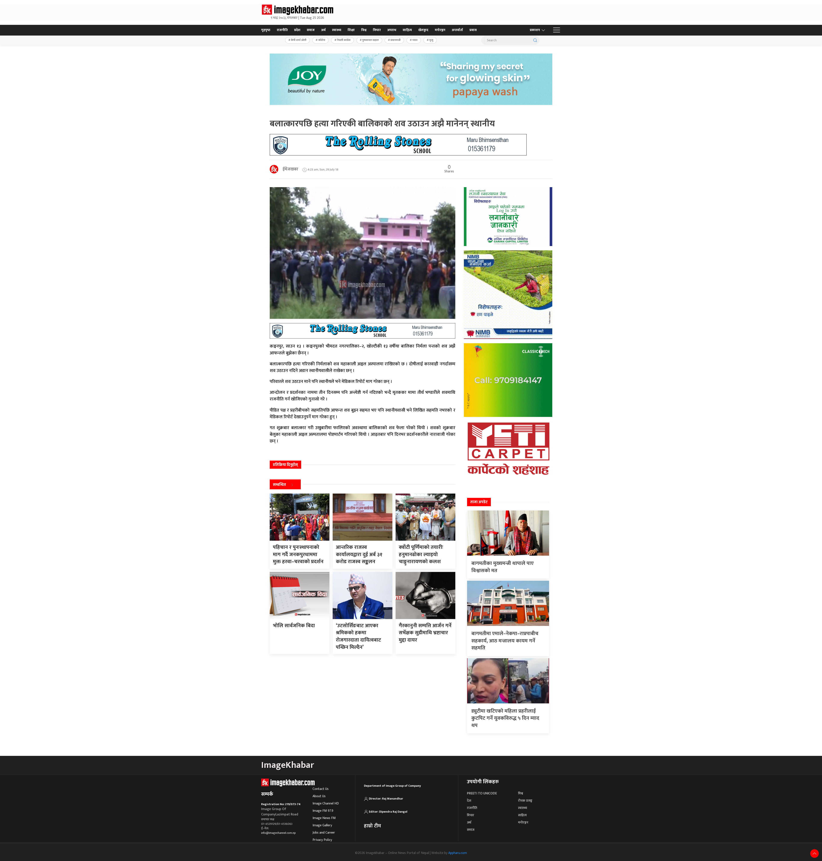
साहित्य (407, 30)
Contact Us (321, 789)
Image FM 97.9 (323, 811)
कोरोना (321, 40)
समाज (311, 30)
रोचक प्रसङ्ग (525, 801)
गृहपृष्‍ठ (265, 30)
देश (469, 801)
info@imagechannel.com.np (278, 832)
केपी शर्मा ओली (298, 40)
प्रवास (473, 30)
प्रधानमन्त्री (395, 40)
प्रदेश (297, 30)
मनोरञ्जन (440, 30)
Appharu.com (457, 853)
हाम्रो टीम (372, 826)
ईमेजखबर (290, 169)
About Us (319, 796)
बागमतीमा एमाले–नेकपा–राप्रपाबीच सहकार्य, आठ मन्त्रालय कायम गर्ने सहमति (504, 640)
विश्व (363, 30)
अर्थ (323, 30)
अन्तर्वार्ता (457, 30)
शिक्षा (351, 30)
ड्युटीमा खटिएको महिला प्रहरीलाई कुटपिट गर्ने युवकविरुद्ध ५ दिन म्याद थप (505, 718)
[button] (556, 30)
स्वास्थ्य (336, 30)
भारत (414, 40)
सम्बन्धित (279, 485)
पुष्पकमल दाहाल (370, 40)
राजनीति (282, 30)
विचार (377, 30)
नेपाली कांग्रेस (343, 40)
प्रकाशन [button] (535, 30)
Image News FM (324, 818)
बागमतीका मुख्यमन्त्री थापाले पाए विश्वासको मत (502, 567)
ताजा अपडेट (479, 502)
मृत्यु (431, 40)
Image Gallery (322, 825)
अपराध (391, 30)
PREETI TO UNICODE (482, 793)
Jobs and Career (324, 833)
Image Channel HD (326, 803)
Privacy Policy (322, 840)
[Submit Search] (535, 40)
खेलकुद (423, 30)
